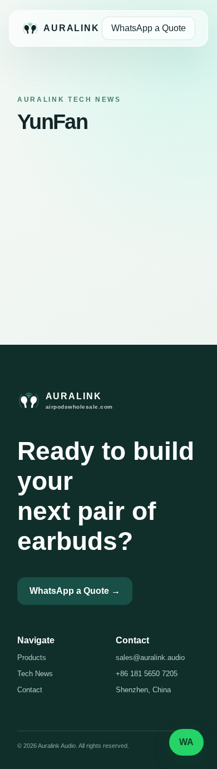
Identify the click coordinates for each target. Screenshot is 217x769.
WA (186, 742)
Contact (29, 690)
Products (31, 657)
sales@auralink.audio (150, 657)
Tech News (35, 673)
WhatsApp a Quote (148, 28)
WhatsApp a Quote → (74, 591)
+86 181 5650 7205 (146, 673)
